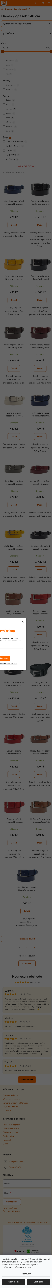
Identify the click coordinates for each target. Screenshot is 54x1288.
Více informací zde (23, 1267)
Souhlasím (38, 1281)
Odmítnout (13, 1281)
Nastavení (26, 1273)
